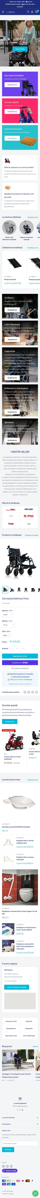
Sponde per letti (11, 1036)
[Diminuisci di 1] (12, 648)
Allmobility (8, 276)
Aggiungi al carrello (20, 656)
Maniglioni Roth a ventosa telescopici (25, 858)
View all (35, 1046)
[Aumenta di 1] (23, 648)
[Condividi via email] (36, 692)
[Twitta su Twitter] (32, 692)
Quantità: (5, 648)
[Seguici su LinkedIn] (11, 1166)
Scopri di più (20, 49)
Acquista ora (9, 721)
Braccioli (29, 1021)
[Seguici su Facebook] (3, 1166)
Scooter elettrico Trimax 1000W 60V (12, 758)
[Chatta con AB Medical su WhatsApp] (35, 1193)
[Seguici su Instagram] (7, 1166)
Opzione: (7, 621)
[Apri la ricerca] (28, 12)
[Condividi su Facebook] (24, 692)
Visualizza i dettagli (31, 535)
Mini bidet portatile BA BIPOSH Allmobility (16, 827)
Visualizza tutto (32, 217)
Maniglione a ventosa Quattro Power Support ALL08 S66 (19, 912)
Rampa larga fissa (10, 279)
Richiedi (8, 1150)
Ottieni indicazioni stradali (16, 987)
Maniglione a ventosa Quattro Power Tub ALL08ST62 (26, 928)
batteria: (7, 610)
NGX (5, 754)
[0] (36, 11)
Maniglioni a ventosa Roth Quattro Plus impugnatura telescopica (25, 946)
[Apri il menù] (3, 12)
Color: (6, 631)
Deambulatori (11, 1028)
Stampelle (29, 1028)
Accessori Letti (11, 1021)
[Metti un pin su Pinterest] (28, 692)
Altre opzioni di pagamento (20, 668)
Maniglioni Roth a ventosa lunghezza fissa (25, 842)
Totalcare (6, 603)
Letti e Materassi (29, 1036)
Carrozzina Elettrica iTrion (15, 598)
